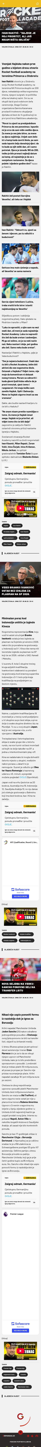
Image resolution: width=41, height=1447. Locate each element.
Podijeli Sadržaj (19, 1443)
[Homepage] (37, 3)
